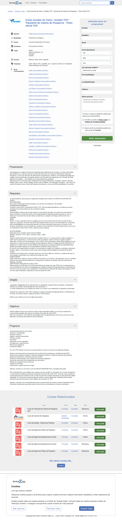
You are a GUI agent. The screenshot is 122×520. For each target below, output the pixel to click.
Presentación (16, 166)
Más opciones (19, 508)
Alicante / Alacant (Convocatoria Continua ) (42, 128)
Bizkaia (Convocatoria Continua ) (39, 157)
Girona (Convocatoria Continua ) (39, 150)
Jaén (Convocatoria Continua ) (38, 110)
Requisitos (15, 193)
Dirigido (13, 279)
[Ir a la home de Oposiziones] (15, 3)
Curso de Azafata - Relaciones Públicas (40, 423)
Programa (15, 325)
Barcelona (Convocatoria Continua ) (40, 121)
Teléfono (85, 89)
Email (84, 43)
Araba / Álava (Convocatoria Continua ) (41, 124)
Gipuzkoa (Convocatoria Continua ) (40, 117)
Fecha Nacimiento (88, 50)
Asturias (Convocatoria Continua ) (39, 85)
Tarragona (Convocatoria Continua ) (40, 103)
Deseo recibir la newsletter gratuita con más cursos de (98, 129)
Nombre (85, 28)
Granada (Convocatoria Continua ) (39, 153)
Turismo (61, 465)
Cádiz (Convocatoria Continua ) (38, 70)
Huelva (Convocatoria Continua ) (39, 114)
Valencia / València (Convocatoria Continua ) (42, 106)
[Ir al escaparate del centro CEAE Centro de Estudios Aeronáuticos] (16, 21)
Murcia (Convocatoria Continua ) (39, 77)
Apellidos (85, 35)
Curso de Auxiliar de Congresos (38, 416)
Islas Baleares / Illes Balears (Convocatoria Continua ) (45, 135)
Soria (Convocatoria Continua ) (38, 99)
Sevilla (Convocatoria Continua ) (39, 96)
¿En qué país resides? (90, 67)
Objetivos (14, 306)
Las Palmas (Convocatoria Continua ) (40, 88)
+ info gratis (100, 409)
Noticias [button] (34, 3)
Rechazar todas (53, 508)
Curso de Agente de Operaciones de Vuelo (41, 437)
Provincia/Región (88, 75)
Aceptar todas (87, 508)
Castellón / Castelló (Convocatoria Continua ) (43, 146)
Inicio (27, 3)
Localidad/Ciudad (88, 82)
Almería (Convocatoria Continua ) (39, 132)
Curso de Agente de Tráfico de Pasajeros (41, 430)
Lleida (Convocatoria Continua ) (38, 74)
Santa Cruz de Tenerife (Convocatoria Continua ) (44, 92)
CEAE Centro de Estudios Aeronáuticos (41, 34)
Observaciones (87, 97)
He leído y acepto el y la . (97, 121)
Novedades (43, 3)
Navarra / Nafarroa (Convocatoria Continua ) (42, 81)
